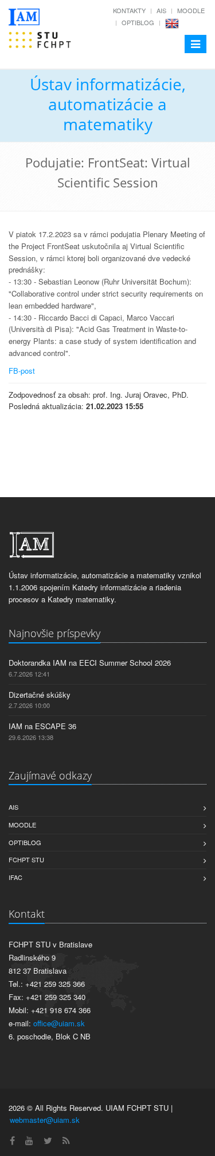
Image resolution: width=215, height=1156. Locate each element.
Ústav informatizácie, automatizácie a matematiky (108, 104)
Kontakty (129, 10)
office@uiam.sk (59, 1023)
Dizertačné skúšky (40, 694)
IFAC (15, 877)
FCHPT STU (26, 859)
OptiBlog (138, 22)
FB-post (22, 370)
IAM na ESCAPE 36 (42, 726)
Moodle (191, 10)
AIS (161, 10)
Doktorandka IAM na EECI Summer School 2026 (90, 662)
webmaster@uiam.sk (45, 1119)
